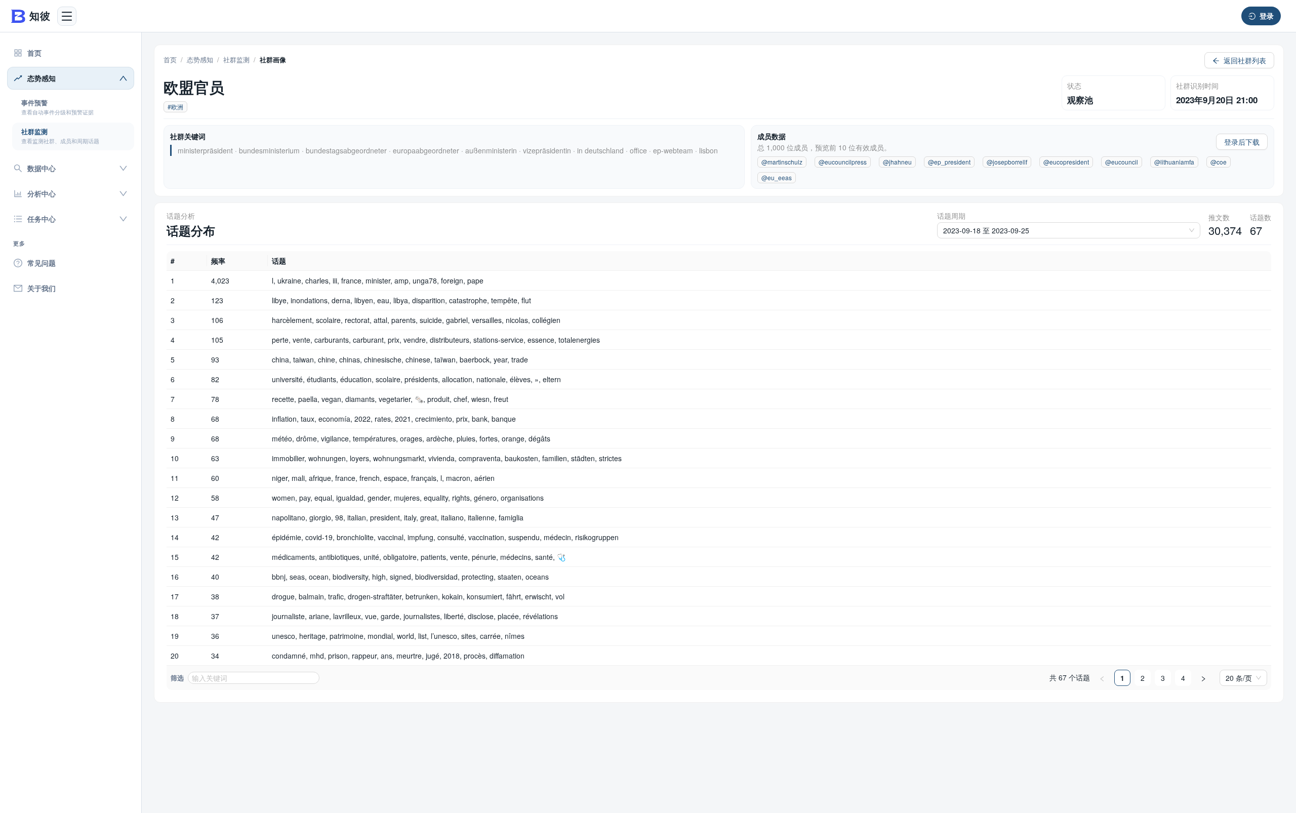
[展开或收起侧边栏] (66, 16)
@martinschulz (781, 161)
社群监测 (236, 59)
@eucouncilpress (843, 161)
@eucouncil (1121, 161)
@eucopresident (1066, 161)
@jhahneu (897, 161)
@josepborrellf (1007, 161)
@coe (1218, 161)
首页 (170, 59)
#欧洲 (175, 106)
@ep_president (949, 161)
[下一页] (1203, 678)
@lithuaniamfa (1174, 161)
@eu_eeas (776, 177)
